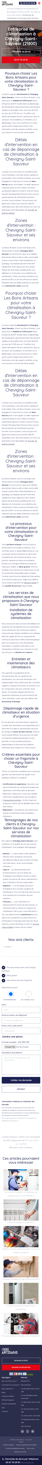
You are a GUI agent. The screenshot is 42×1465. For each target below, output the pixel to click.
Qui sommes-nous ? (9, 1381)
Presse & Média (8, 1396)
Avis (3, 1408)
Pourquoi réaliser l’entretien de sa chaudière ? (21, 1336)
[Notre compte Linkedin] (22, 1431)
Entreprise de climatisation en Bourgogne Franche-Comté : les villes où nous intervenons (23, 12)
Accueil (10, 9)
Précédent (21, 1089)
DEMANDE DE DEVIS (21, 1360)
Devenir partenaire (9, 1404)
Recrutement (26, 1385)
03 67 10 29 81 (21, 59)
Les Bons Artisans (19, 1439)
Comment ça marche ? (11, 1385)
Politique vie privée (20, 1452)
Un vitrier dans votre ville (30, 1416)
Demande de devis (21, 51)
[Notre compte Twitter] (32, 1431)
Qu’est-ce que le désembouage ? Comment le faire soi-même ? (21, 1251)
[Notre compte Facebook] (27, 1431)
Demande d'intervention (21, 1367)
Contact (5, 1411)
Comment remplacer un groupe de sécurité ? (21, 1279)
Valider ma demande (21, 1080)
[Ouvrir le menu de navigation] (39, 3)
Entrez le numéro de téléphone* (14, 1015)
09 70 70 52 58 (29, 3)
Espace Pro (25, 1381)
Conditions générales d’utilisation (26, 1445)
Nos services (26, 1426)
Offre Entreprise (8, 1400)
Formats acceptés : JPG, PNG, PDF (15, 1042)
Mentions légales (8, 1445)
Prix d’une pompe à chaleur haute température (21, 1307)
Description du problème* (12, 1052)
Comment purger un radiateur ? (21, 1222)
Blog (3, 1392)
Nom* (4, 1004)
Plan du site (30, 1448)
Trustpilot (7, 947)
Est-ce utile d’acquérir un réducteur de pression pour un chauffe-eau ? (21, 1194)
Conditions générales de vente (15, 1448)
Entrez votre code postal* (12, 1025)
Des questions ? (8, 1389)
